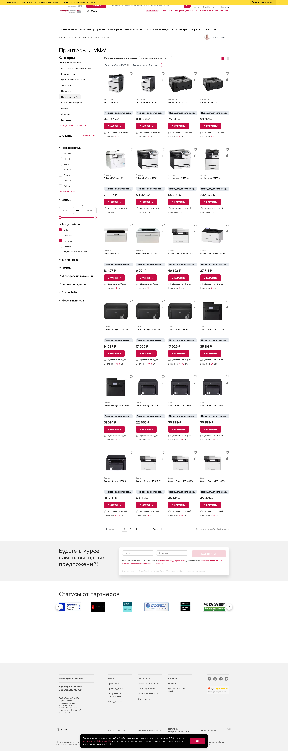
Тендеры (179, 11)
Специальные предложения (114, 695)
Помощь (172, 683)
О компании (144, 699)
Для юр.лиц (191, 11)
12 (148, 529)
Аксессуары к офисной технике (76, 68)
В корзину (114, 126)
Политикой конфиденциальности (171, 561)
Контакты (224, 11)
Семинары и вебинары (149, 683)
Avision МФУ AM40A (113, 178)
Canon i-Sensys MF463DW (180, 481)
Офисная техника (72, 62)
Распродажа (144, 678)
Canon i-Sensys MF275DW (116, 405)
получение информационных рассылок (147, 563)
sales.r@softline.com (206, 7)
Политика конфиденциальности (178, 730)
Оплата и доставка (208, 11)
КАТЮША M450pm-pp (146, 102)
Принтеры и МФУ (69, 97)
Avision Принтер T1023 (147, 253)
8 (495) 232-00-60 (70, 686)
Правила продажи (207, 730)
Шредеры (66, 120)
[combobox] (155, 58)
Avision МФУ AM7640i (210, 178)
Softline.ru (152, 11)
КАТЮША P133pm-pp (178, 102)
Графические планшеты (73, 79)
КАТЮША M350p (112, 102)
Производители (115, 688)
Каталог (111, 678)
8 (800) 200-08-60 (70, 689)
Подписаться (209, 553)
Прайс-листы (114, 683)
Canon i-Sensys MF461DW (148, 481)
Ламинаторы (67, 85)
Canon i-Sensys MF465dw (180, 253)
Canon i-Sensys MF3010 (147, 405)
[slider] (60, 217)
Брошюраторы (68, 74)
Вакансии (172, 678)
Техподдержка (115, 701)
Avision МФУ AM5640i (178, 178)
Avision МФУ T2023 (113, 253)
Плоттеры (66, 91)
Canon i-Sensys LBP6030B (116, 329)
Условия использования (150, 730)
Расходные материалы (72, 102)
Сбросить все (90, 135)
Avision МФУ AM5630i (146, 178)
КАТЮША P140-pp (208, 102)
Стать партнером (146, 688)
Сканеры (65, 114)
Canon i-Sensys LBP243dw (212, 253)
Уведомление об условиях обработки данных (185, 571)
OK (197, 741)
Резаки (64, 108)
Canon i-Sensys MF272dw (212, 329)
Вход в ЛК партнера (148, 694)
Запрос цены (166, 11)
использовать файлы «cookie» (97, 741)
